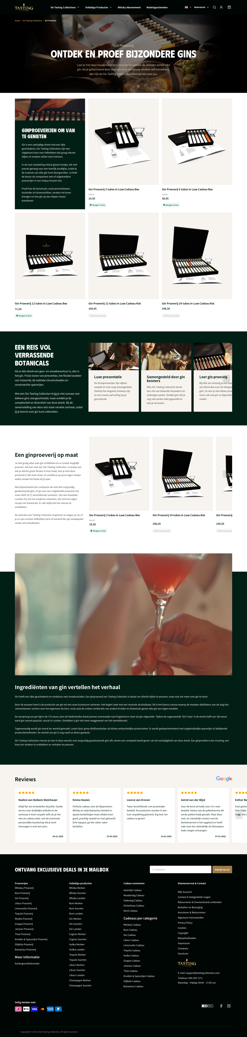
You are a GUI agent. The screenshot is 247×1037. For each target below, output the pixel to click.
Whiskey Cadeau (132, 924)
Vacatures (183, 953)
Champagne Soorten (80, 985)
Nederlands (199, 7)
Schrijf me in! (222, 869)
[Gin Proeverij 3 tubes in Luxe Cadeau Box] (123, 142)
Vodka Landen (77, 949)
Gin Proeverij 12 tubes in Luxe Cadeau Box (41, 303)
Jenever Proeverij (24, 929)
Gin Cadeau (130, 935)
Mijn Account (185, 891)
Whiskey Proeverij (24, 887)
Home (17, 20)
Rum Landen (76, 913)
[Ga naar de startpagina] (24, 7)
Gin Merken (75, 918)
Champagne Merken (80, 980)
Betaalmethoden (187, 938)
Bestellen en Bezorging (190, 907)
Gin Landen (75, 929)
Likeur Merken (76, 965)
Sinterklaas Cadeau (134, 905)
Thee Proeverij (22, 934)
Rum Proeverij (22, 893)
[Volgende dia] (226, 378)
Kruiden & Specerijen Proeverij (31, 939)
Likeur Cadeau (131, 940)
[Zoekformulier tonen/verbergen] (214, 7)
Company (183, 948)
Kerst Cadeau (131, 910)
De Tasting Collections (63, 7)
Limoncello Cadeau (134, 945)
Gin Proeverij (21, 898)
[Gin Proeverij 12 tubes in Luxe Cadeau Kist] (123, 256)
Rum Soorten (76, 908)
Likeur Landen (77, 975)
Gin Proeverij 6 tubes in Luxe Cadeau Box (187, 189)
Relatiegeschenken (157, 7)
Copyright (183, 933)
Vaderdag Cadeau (133, 900)
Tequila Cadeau (132, 950)
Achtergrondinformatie (27, 963)
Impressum (184, 943)
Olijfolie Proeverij (24, 944)
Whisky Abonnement (129, 7)
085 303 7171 (196, 978)
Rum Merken (76, 903)
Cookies (182, 927)
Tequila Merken (77, 954)
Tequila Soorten (77, 959)
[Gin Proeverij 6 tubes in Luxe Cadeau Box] (197, 142)
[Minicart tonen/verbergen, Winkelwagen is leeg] (229, 7)
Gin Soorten (75, 923)
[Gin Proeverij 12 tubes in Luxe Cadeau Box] (50, 256)
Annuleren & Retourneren (191, 912)
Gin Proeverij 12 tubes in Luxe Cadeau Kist (114, 303)
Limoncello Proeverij (26, 908)
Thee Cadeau (131, 971)
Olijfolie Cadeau (132, 981)
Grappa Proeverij (24, 923)
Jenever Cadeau (132, 965)
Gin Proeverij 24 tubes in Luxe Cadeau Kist (188, 303)
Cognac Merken (77, 934)
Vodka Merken (76, 944)
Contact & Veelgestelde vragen (194, 897)
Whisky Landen (77, 898)
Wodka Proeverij (23, 918)
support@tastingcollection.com (203, 973)
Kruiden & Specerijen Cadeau (139, 976)
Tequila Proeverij (24, 913)
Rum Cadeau (130, 929)
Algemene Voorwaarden (191, 917)
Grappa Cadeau (132, 960)
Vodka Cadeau (131, 955)
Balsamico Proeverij (25, 949)
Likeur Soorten (77, 970)
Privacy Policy (185, 922)
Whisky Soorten (77, 893)
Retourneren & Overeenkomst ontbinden (200, 902)
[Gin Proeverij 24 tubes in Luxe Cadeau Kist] (197, 256)
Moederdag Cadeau (134, 895)
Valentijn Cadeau (133, 890)
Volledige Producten (96, 7)
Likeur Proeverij (23, 903)
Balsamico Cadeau (133, 986)
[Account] (221, 7)
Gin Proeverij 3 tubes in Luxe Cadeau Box (113, 189)
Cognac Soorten (77, 939)
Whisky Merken (77, 887)
